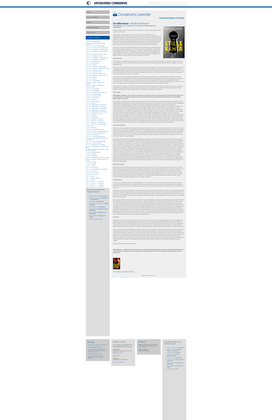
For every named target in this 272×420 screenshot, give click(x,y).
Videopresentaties (93, 27)
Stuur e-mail (91, 32)
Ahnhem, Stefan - (91, 64)
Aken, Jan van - (91, 77)
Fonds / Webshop (92, 17)
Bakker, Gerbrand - (91, 162)
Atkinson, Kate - (95, 133)
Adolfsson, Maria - (97, 49)
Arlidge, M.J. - (94, 113)
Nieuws (89, 22)
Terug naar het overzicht (149, 275)
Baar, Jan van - (95, 144)
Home (89, 12)
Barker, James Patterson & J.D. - (95, 181)
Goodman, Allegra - (95, 219)
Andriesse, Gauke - (96, 92)
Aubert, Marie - (93, 134)
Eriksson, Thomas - (174, 350)
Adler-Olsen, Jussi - (95, 46)
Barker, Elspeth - (91, 174)
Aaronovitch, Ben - (93, 41)
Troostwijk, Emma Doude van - (174, 355)
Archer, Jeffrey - (96, 104)
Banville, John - (91, 163)
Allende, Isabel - (95, 85)
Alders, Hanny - (91, 78)
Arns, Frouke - (90, 126)
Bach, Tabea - (91, 153)
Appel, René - (90, 99)
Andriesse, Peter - (92, 97)
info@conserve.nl (117, 353)
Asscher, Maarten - (95, 129)
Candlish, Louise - (98, 196)
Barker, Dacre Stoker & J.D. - (92, 172)
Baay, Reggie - (93, 152)
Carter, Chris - (96, 201)
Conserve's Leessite (93, 37)
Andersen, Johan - (92, 90)
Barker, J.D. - (90, 176)
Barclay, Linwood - (91, 170)
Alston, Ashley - (92, 88)
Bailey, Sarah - (91, 155)
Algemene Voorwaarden (118, 362)
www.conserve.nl (142, 347)
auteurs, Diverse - (95, 136)
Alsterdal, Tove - (90, 87)
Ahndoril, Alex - (93, 61)
